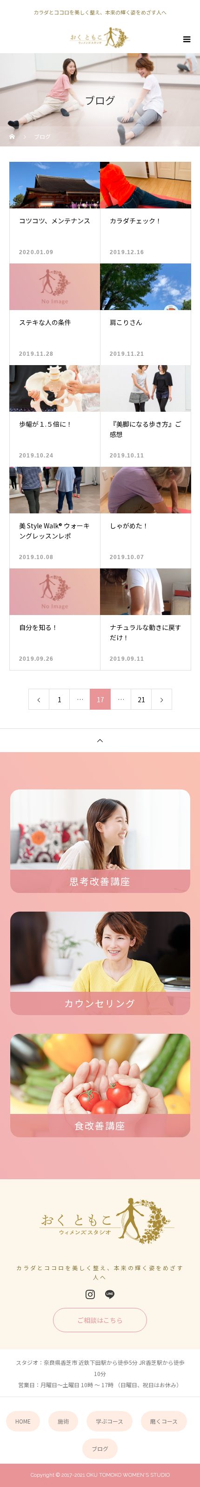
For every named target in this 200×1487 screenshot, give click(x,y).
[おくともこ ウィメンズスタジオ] (100, 1225)
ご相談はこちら (100, 1320)
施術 (63, 1421)
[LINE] (110, 1294)
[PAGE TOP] (100, 740)
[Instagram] (90, 1294)
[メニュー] (186, 39)
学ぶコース (109, 1421)
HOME (23, 1421)
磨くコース (164, 1421)
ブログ (100, 1448)
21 (141, 699)
